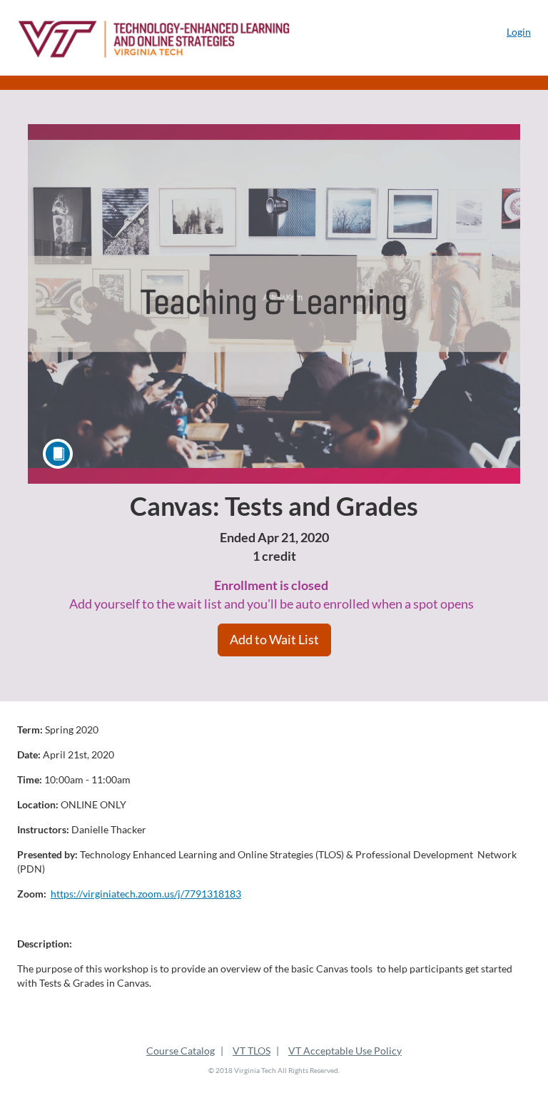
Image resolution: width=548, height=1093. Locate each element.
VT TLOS (251, 1050)
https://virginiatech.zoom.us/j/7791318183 (146, 894)
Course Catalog (180, 1050)
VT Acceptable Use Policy (345, 1050)
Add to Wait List (274, 639)
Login (519, 32)
